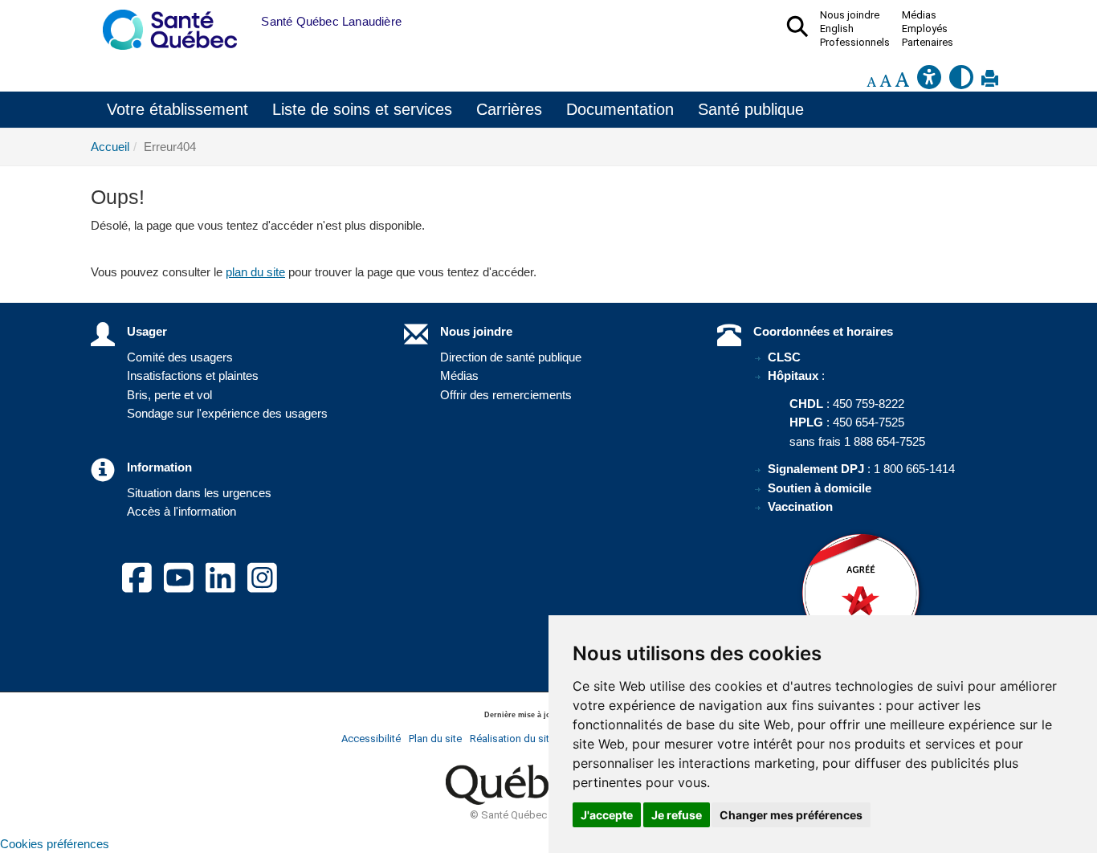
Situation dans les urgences (199, 493)
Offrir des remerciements (506, 395)
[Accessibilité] (929, 81)
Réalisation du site (512, 739)
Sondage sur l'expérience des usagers (227, 413)
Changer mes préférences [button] (791, 815)
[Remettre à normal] (885, 81)
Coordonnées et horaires (823, 331)
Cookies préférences (54, 844)
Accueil (110, 146)
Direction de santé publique (510, 357)
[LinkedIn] (220, 587)
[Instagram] (262, 587)
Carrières (509, 109)
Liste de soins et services (362, 109)
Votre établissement (177, 109)
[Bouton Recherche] (249, 22)
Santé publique (751, 109)
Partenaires (927, 42)
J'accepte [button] (607, 815)
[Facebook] (136, 587)
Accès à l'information (181, 511)
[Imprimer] (989, 81)
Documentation (620, 109)
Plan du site (435, 739)
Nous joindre (476, 331)
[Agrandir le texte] (902, 81)
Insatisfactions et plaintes (193, 375)
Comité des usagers (180, 357)
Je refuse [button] (676, 815)
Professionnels (855, 42)
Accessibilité (371, 739)
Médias (459, 375)
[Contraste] (961, 81)
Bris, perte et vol (169, 395)
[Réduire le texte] (871, 81)
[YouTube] (178, 587)
